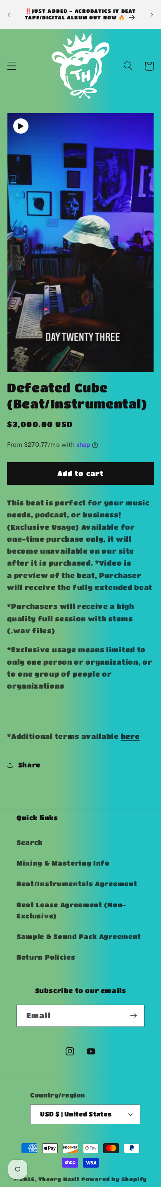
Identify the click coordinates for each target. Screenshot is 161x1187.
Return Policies (46, 957)
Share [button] (29, 765)
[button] (11, 66)
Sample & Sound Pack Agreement (79, 936)
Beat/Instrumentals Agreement (77, 883)
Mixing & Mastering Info (63, 863)
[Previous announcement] (9, 14)
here (130, 736)
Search (30, 842)
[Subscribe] (133, 1016)
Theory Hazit (59, 1179)
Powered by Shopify (114, 1179)
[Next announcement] (152, 14)
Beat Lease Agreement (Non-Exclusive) (71, 910)
